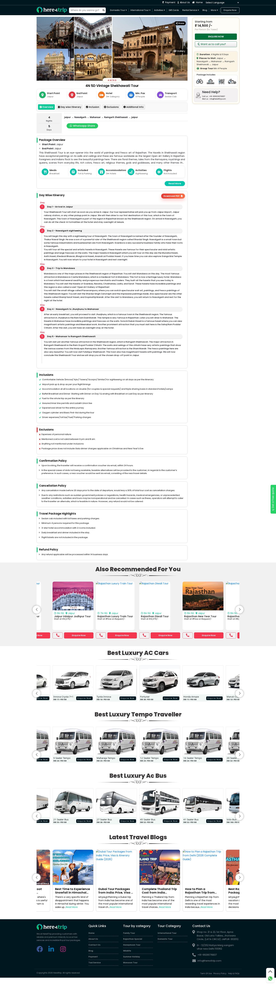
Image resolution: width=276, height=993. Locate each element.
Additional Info (135, 107)
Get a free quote (273, 498)
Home (199, 2)
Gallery (180, 51)
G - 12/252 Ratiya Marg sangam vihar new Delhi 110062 (215, 947)
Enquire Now (230, 10)
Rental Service (190, 10)
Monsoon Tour (130, 962)
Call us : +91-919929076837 (213, 96)
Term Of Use (206, 973)
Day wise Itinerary (70, 107)
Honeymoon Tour (131, 944)
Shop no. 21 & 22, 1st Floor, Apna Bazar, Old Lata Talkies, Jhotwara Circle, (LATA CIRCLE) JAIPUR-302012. (218, 935)
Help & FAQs (233, 973)
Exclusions (112, 107)
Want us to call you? (213, 44)
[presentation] (37, 610)
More (214, 10)
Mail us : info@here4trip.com (214, 99)
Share (181, 23)
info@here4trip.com (209, 960)
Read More (175, 183)
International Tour (139, 10)
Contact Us (94, 944)
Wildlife (127, 950)
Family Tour (129, 933)
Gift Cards (174, 10)
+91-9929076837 (207, 954)
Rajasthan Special (132, 939)
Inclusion (93, 107)
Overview (47, 107)
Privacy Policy (219, 973)
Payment (170, 2)
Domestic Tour (118, 10)
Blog (205, 10)
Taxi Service (94, 962)
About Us (184, 2)
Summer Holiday (131, 956)
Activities (159, 10)
